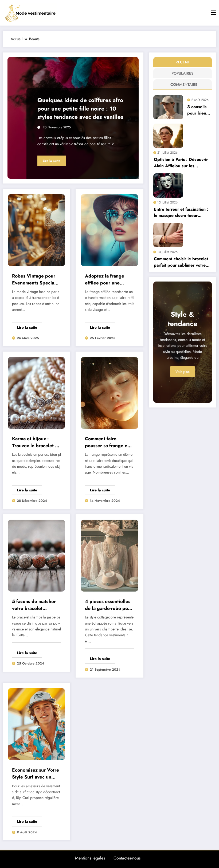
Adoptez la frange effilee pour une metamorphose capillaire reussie (104, 279)
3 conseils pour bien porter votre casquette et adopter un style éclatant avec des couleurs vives (199, 110)
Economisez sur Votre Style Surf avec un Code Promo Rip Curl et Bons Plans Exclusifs (35, 774)
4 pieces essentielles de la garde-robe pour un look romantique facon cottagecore (108, 605)
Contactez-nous (127, 858)
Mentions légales (90, 858)
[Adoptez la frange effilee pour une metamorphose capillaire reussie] (109, 229)
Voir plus (182, 371)
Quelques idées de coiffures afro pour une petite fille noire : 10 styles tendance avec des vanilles (80, 108)
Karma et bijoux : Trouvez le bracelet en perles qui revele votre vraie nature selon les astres (36, 442)
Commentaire (183, 84)
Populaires (182, 73)
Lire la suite (51, 160)
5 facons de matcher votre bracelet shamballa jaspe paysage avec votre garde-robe (34, 605)
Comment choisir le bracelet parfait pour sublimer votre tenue (181, 262)
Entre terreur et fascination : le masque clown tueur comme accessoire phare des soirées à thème (182, 212)
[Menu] (213, 12)
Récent (182, 62)
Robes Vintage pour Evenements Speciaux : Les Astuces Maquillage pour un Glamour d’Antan (35, 279)
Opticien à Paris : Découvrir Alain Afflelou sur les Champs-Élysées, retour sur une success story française (181, 162)
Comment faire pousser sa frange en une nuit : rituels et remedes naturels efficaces (107, 442)
